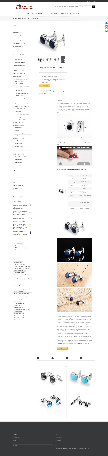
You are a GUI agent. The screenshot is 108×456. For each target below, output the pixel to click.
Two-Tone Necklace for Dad (19, 303)
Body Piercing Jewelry (18, 65)
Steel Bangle (18, 100)
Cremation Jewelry (18, 170)
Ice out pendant (26, 268)
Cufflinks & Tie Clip (47, 90)
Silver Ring (17, 167)
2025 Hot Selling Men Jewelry (19, 247)
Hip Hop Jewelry (17, 185)
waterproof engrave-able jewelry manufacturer (22, 309)
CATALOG (16, 434)
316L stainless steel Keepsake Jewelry (21, 245)
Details (51, 416)
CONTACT (16, 443)
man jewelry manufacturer (18, 274)
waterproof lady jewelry (18, 311)
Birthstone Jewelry (17, 46)
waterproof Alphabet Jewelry (19, 307)
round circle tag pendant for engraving (21, 280)
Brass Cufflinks (17, 256)
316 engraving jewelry (18, 243)
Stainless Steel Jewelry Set (20, 103)
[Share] (106, 31)
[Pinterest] (106, 26)
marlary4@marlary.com (77, 343)
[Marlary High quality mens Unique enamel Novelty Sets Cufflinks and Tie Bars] (81, 401)
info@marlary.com (16, 1)
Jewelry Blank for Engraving (19, 272)
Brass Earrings (18, 146)
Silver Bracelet (18, 159)
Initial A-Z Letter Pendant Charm (20, 270)
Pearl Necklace (18, 133)
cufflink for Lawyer (24, 260)
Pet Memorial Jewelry (19, 179)
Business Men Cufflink (25, 256)
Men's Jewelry (17, 81)
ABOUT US (16, 431)
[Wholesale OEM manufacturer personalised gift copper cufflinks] (51, 376)
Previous (38, 39)
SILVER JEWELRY (17, 154)
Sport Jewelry (17, 67)
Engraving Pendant (18, 56)
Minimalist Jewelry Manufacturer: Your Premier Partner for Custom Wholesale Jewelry (73, 448)
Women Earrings (19, 108)
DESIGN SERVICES (18, 437)
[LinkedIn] (106, 28)
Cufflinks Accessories (18, 262)
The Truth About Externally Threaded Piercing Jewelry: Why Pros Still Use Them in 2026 (73, 451)
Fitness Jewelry (17, 188)
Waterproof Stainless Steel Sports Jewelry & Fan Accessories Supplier (69, 453)
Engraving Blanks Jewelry (18, 266)
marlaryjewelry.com (61, 343)
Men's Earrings (19, 83)
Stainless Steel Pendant (18, 291)
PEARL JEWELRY (17, 125)
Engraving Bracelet (18, 59)
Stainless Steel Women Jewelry (21, 106)
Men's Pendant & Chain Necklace (22, 86)
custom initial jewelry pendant (19, 264)
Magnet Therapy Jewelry (19, 35)
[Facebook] (106, 23)
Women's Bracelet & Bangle (21, 114)
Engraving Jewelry (17, 54)
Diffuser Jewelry (17, 182)
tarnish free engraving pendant (19, 299)
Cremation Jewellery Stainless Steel (20, 258)
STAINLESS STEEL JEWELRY (20, 79)
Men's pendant (27, 274)
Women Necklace (19, 119)
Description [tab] (40, 99)
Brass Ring (17, 151)
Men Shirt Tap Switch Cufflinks (45, 93)
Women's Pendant (17, 319)
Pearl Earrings (17, 135)
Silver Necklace (18, 165)
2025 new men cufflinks (18, 249)
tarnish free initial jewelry (18, 301)
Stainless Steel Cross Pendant (19, 287)
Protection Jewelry (17, 51)
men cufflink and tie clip (18, 276)
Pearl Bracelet (17, 130)
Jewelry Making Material (19, 43)
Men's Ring (18, 90)
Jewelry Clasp (17, 37)
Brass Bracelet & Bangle (19, 140)
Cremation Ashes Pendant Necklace (22, 172)
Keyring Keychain (17, 32)
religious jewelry (28, 278)
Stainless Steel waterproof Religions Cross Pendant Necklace (22, 294)
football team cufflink (18, 268)
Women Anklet (18, 111)
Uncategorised (17, 196)
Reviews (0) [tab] (48, 99)
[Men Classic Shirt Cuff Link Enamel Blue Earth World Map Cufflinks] (51, 401)
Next (64, 39)
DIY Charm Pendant (18, 70)
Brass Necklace (18, 149)
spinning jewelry (17, 285)
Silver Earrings (18, 162)
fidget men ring (27, 266)
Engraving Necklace (19, 62)
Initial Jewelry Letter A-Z (19, 73)
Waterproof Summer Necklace (19, 313)
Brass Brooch (17, 143)
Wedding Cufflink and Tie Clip (19, 317)
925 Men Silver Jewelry (19, 156)
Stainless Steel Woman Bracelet (20, 297)
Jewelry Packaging (18, 193)
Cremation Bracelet (18, 177)
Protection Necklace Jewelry (19, 49)
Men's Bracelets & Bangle (21, 93)
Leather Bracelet (19, 95)
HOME (15, 429)
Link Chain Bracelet (20, 98)
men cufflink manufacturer (19, 278)
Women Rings (18, 117)
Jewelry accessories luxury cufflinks (58, 91)
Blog (15, 440)
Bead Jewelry (17, 127)
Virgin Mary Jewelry (17, 305)
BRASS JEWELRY (17, 138)
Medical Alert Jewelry (18, 76)
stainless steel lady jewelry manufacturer (21, 289)
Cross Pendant (16, 260)
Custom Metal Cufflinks (46, 91)
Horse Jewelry (17, 40)
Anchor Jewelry (17, 191)
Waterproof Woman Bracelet (19, 315)
